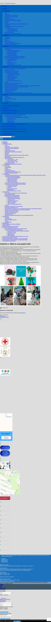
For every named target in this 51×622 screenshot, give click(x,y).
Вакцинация (7, 24)
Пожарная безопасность (10, 41)
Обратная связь (8, 97)
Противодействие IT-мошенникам (12, 71)
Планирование (8, 38)
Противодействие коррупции (11, 44)
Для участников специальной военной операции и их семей (14, 123)
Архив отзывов (8, 101)
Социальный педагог (11, 60)
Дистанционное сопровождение (11, 72)
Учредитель (7, 17)
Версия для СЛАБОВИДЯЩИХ (4, 316)
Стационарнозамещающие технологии (13, 116)
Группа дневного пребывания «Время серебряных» (17, 117)
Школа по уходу (10, 120)
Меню (1, 138)
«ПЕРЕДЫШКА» (10, 122)
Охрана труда (8, 40)
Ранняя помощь (10, 63)
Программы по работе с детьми (13, 64)
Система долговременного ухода (14, 80)
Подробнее (18, 621)
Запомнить (3, 598)
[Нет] (21, 621)
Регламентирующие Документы (11, 87)
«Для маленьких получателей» (13, 74)
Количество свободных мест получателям (13, 83)
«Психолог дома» (11, 75)
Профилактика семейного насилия (9, 126)
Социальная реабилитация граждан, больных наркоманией (14, 128)
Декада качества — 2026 (12, 31)
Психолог (9, 61)
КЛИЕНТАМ (5, 66)
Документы (7, 37)
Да (14, 621)
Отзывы (6, 100)
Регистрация (2, 591)
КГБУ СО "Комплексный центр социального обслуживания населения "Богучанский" (29, 582)
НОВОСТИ (4, 8)
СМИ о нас (7, 14)
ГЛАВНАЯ (4, 6)
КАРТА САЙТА (5, 108)
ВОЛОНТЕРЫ (5, 103)
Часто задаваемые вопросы (10, 98)
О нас (6, 12)
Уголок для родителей (11, 62)
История (6, 22)
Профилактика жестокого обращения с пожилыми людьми (14, 131)
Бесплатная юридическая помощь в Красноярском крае (5, 447)
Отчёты (6, 39)
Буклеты (6, 81)
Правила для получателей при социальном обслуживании (16, 86)
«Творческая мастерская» (12, 77)
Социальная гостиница (9, 69)
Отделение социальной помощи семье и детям (14, 57)
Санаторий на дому (11, 118)
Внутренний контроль (9, 32)
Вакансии (7, 21)
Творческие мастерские (12, 55)
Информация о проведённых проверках (13, 20)
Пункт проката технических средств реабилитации (15, 68)
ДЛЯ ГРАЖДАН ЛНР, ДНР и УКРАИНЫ (10, 105)
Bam (11, 583)
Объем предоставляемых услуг (11, 84)
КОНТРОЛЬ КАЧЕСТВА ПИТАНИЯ (9, 110)
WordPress (7, 583)
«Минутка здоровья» (11, 78)
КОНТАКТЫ (5, 94)
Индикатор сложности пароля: (6, 606)
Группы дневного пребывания (13, 50)
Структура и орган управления (11, 16)
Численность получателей (10, 90)
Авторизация (3, 600)
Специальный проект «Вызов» (8, 133)
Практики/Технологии (11, 54)
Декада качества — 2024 (12, 28)
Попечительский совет (9, 18)
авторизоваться (22, 312)
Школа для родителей (11, 52)
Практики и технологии (12, 58)
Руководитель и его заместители (11, 15)
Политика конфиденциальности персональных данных (16, 23)
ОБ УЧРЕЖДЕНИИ (6, 11)
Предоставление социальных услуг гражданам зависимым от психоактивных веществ (22, 85)
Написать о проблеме (6, 438)
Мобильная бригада (9, 91)
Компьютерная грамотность (13, 73)
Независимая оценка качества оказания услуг (14, 26)
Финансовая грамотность (12, 51)
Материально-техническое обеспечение (13, 33)
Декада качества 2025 (11, 29)
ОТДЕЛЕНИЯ (5, 46)
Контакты (7, 96)
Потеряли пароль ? (6, 599)
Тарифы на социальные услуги (11, 89)
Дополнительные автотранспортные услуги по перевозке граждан (18, 92)
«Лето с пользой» (11, 79)
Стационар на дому (11, 119)
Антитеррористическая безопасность (12, 43)
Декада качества (8, 27)
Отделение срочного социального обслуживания (15, 56)
